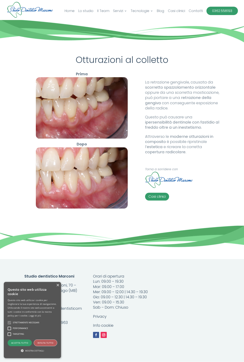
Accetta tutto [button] (19, 342)
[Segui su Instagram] (104, 335)
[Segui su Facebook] (96, 335)
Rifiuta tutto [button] (45, 342)
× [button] (57, 285)
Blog (160, 11)
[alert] (32, 320)
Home (69, 11)
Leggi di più (35, 315)
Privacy (100, 316)
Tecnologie (140, 11)
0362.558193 (222, 11)
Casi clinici (176, 11)
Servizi (118, 11)
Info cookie (103, 325)
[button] (32, 350)
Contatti (196, 11)
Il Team (103, 11)
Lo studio (85, 11)
